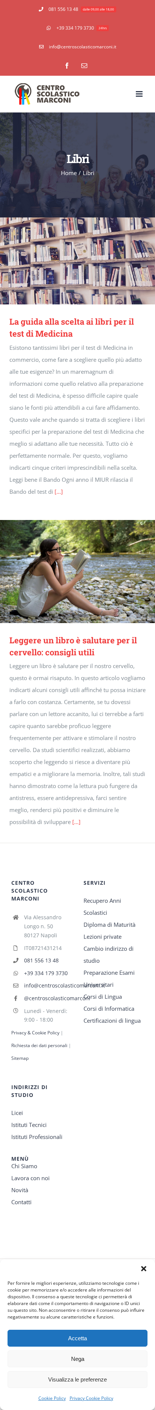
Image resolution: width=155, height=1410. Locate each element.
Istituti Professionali (36, 1136)
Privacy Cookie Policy (91, 1398)
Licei (17, 1112)
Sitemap (20, 1058)
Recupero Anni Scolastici (102, 906)
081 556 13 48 (41, 960)
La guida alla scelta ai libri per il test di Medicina (66, 260)
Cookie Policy (52, 1398)
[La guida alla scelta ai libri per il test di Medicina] (77, 260)
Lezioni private (103, 936)
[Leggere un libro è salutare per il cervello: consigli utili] (77, 571)
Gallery (88, 260)
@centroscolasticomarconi (47, 998)
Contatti (21, 1202)
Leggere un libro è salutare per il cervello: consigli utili (66, 571)
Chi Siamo (24, 1166)
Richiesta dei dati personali (39, 1045)
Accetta (77, 1338)
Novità (19, 1190)
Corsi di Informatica (109, 1008)
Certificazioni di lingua (112, 1020)
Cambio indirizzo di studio (109, 954)
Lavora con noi (30, 1178)
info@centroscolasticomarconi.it (47, 985)
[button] (143, 1268)
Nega (77, 1359)
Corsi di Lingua (103, 996)
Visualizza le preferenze (77, 1379)
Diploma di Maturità (109, 924)
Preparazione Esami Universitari (109, 978)
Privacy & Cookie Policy (35, 1032)
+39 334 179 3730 (46, 973)
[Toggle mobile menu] (140, 94)
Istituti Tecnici (29, 1124)
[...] (59, 491)
